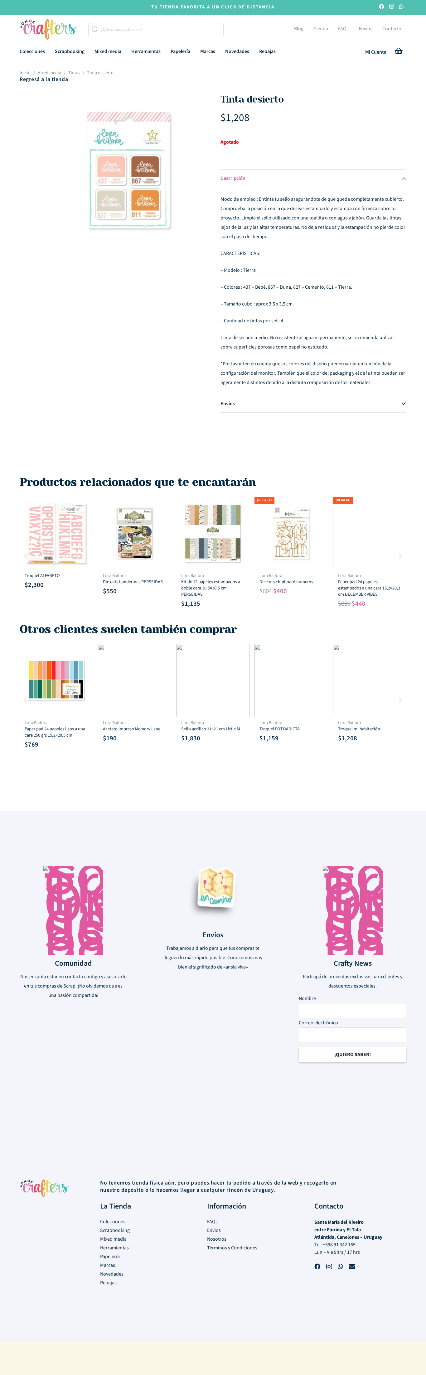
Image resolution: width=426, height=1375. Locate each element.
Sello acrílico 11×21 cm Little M (210, 729)
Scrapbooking (115, 1230)
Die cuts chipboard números (286, 582)
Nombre (307, 998)
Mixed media (49, 73)
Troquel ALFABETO (42, 575)
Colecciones (112, 1221)
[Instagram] (391, 7)
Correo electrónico (318, 1022)
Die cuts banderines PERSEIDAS (133, 582)
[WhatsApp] (401, 7)
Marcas (107, 1265)
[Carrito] (398, 52)
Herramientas (114, 1247)
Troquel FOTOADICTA (279, 729)
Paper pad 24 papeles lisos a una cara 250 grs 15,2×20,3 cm (55, 732)
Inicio (25, 73)
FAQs (212, 1221)
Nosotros (216, 1239)
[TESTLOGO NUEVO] (48, 30)
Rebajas (108, 1282)
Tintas (74, 73)
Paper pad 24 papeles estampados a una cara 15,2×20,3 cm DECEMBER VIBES (369, 588)
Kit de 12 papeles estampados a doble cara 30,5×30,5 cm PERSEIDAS (210, 588)
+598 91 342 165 (339, 1244)
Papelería (110, 1256)
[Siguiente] (400, 556)
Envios (214, 1230)
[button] (49, 51)
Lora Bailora (114, 575)
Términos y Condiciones (232, 1247)
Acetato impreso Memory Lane (131, 729)
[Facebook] (381, 7)
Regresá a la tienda (44, 79)
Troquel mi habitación (359, 729)
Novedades (111, 1274)
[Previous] (26, 556)
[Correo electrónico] (352, 1267)
